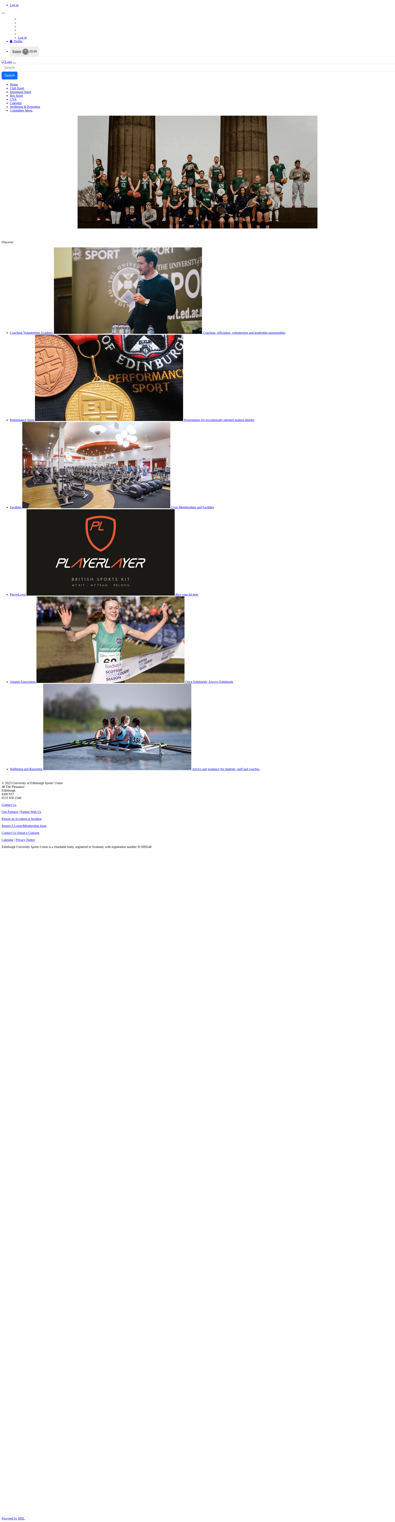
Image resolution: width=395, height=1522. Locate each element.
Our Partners (10, 812)
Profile (17, 41)
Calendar (7, 840)
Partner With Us (30, 812)
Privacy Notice (25, 840)
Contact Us (9, 805)
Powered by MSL (13, 1518)
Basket (16, 51)
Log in (14, 5)
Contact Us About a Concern (20, 833)
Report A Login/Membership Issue (24, 826)
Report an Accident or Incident (22, 819)
